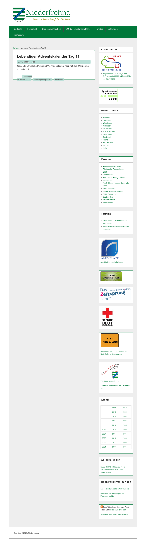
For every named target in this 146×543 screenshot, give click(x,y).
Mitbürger (106, 125)
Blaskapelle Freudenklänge (113, 169)
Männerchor (107, 180)
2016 (114, 425)
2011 (114, 447)
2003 (125, 438)
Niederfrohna (33, 533)
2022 (104, 442)
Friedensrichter (109, 131)
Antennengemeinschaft (112, 166)
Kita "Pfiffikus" (108, 142)
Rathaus (106, 117)
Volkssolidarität (109, 199)
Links (105, 148)
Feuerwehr (107, 128)
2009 (125, 412)
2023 (104, 438)
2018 (114, 416)
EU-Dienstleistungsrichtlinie (78, 28)
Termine (99, 28)
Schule (106, 145)
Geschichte (107, 134)
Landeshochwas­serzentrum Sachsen (115, 488)
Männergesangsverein (42, 79)
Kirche (105, 139)
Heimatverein (108, 174)
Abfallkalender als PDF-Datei (112, 469)
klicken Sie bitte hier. (118, 509)
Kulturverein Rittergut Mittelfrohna (116, 177)
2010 (125, 407)
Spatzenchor (108, 197)
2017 (114, 420)
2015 (114, 429)
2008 (125, 416)
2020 (114, 407)
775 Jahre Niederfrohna (110, 381)
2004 (125, 434)
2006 (125, 425)
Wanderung (107, 123)
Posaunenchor (108, 188)
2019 (114, 412)
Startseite (18, 28)
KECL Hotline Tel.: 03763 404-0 (113, 466)
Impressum (19, 34)
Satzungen (113, 28)
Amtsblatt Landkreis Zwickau (112, 262)
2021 (104, 447)
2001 (125, 447)
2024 (104, 434)
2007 (125, 420)
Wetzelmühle (108, 202)
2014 (114, 434)
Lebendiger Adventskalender (24, 78)
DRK (105, 172)
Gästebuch (107, 137)
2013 (114, 438)
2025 (104, 429)
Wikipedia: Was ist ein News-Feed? (114, 514)
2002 (125, 442)
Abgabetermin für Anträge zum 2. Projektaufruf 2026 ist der (117, 76)
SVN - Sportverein (110, 194)
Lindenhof (59, 79)
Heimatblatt (32, 28)
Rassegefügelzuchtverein (113, 191)
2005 (125, 429)
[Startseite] (41, 20)
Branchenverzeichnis (51, 28)
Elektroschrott (106, 472)
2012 (114, 442)
